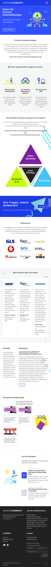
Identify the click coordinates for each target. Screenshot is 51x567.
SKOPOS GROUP (31, 515)
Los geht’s (43, 206)
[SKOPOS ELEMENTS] (13, 2)
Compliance (44, 563)
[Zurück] (45, 277)
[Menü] (46, 2)
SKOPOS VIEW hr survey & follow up (37, 524)
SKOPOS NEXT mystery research (36, 522)
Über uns (5, 537)
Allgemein (6, 436)
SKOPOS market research (34, 517)
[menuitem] (46, 2)
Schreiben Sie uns (31, 539)
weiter (45, 555)
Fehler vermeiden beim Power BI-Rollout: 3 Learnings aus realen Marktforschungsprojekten (24, 420)
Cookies (46, 565)
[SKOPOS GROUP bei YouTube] (4, 545)
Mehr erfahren (9, 29)
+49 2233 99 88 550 (32, 537)
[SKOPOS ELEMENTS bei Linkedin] (8, 545)
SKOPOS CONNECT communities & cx (37, 520)
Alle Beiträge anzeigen (24, 403)
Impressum (32, 563)
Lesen (22, 385)
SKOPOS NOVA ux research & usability (37, 518)
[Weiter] (47, 277)
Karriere (5, 541)
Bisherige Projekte (8, 539)
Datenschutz (38, 563)
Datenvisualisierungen (8, 414)
